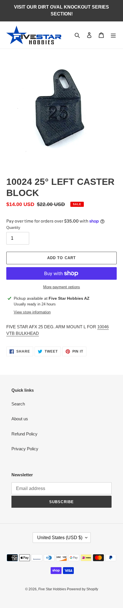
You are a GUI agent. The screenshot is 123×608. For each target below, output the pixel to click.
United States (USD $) (59, 537)
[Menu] (113, 35)
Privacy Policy (24, 448)
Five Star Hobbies (52, 589)
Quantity (13, 227)
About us (19, 418)
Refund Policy (24, 433)
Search (18, 403)
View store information (32, 312)
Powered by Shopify (82, 589)
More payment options (61, 287)
